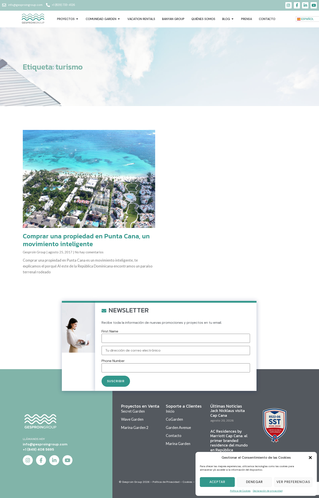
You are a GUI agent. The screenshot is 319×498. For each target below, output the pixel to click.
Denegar (254, 482)
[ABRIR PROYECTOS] (77, 19)
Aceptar (217, 482)
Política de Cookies (240, 490)
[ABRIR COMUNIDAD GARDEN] (118, 19)
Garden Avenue (178, 427)
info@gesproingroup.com (45, 444)
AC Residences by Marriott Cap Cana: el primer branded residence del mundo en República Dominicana (229, 443)
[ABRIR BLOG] (232, 19)
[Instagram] (288, 5)
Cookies (187, 482)
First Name (110, 331)
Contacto (173, 435)
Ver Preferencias (293, 482)
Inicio (170, 411)
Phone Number (113, 361)
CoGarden (174, 419)
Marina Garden (178, 443)
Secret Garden (133, 411)
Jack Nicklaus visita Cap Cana (227, 413)
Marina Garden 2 (134, 427)
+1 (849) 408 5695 (38, 449)
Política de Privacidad (166, 482)
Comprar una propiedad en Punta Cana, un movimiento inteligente (86, 240)
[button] (310, 457)
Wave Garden (132, 419)
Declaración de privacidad (268, 490)
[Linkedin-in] (305, 5)
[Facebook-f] (297, 5)
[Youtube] (314, 5)
